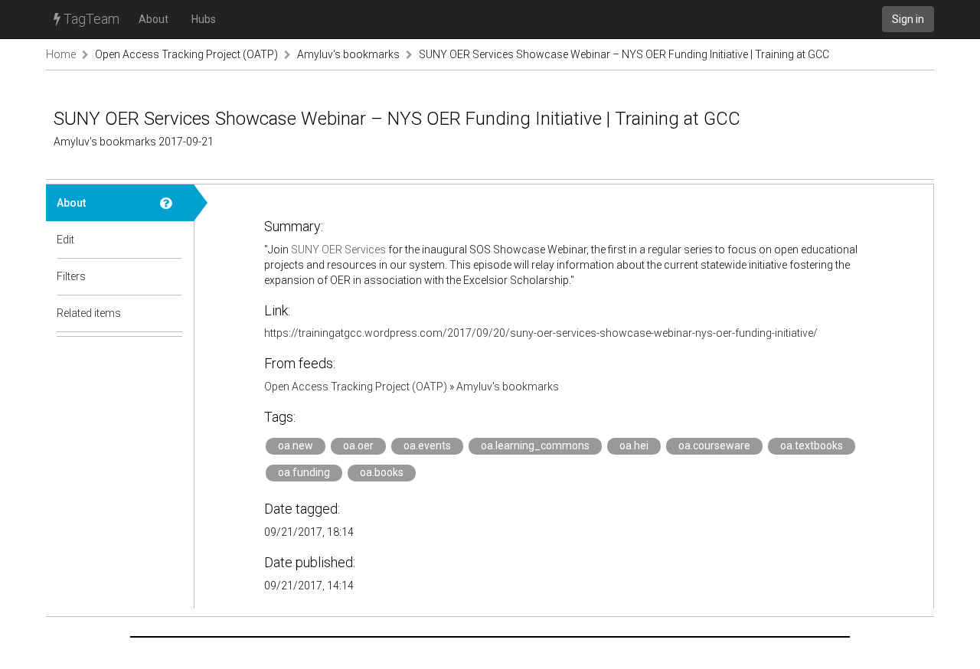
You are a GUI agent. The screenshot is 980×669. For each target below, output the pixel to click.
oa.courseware (714, 445)
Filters (71, 276)
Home (61, 54)
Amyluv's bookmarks (348, 54)
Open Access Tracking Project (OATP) (186, 54)
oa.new (295, 445)
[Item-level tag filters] (171, 276)
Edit (65, 239)
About (153, 19)
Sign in (908, 19)
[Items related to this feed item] (171, 313)
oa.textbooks (811, 445)
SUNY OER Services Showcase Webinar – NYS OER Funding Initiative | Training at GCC (624, 54)
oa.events (427, 445)
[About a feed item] (171, 202)
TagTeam (89, 19)
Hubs (203, 19)
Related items (89, 313)
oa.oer (358, 445)
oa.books (381, 472)
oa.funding (304, 472)
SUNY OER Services (338, 249)
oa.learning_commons (535, 445)
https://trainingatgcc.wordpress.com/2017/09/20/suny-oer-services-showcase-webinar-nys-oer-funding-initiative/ (541, 333)
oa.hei (633, 445)
